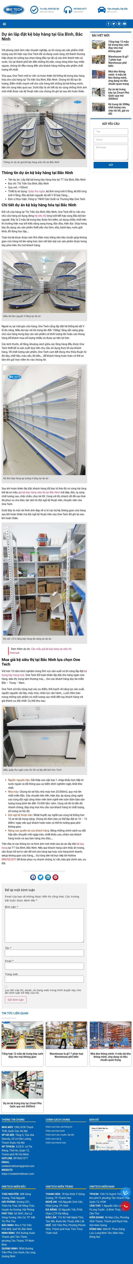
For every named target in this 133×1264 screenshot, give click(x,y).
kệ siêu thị (40, 215)
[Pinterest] (119, 23)
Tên (8, 948)
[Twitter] (113, 23)
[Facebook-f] (108, 23)
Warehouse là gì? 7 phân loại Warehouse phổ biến (118, 61)
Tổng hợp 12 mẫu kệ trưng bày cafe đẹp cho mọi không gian (118, 46)
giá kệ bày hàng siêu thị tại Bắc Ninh (39, 492)
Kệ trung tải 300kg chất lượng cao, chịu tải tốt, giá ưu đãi (119, 109)
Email (9, 961)
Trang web (11, 974)
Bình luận (11, 907)
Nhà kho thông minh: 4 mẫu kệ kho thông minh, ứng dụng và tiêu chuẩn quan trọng (118, 78)
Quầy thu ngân (36, 191)
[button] (4, 23)
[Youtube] (124, 23)
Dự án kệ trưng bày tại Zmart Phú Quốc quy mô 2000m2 (118, 94)
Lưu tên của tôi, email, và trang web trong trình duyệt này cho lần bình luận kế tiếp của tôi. (43, 991)
